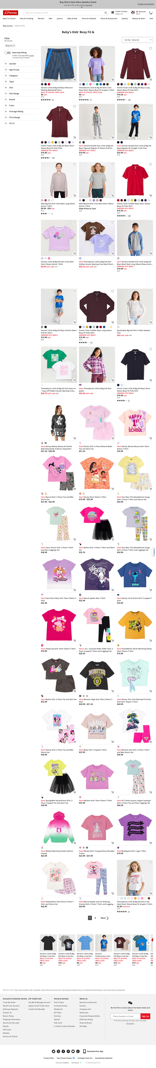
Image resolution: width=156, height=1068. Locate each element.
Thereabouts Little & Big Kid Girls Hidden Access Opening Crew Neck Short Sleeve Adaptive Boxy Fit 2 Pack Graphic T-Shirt (96, 263)
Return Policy (8, 1016)
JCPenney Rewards (10, 1009)
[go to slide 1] (73, 7)
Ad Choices (75, 1063)
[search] (106, 12)
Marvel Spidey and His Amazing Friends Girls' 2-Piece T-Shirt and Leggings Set (96, 902)
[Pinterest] (68, 1051)
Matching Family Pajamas (93, 990)
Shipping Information (11, 1019)
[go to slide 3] (77, 7)
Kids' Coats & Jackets (22, 990)
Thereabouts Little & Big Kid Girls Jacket (95, 389)
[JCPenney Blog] (78, 1051)
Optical (57, 1019)
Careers (83, 1006)
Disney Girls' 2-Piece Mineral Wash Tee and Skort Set (95, 447)
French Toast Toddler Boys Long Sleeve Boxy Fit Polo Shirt (95, 331)
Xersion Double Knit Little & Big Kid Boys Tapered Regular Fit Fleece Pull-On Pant (96, 147)
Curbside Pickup (60, 1006)
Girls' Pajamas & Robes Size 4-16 (73, 990)
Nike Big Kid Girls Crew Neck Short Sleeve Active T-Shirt (96, 204)
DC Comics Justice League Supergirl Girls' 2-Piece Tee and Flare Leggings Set (134, 801)
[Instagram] (58, 1051)
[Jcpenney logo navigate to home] (10, 12)
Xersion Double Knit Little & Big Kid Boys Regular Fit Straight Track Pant (134, 147)
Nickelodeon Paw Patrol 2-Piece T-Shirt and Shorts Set (57, 902)
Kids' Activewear (35, 990)
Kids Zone (58, 1023)
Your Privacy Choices (64, 1058)
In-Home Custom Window (64, 1026)
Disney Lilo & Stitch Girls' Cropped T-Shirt (134, 599)
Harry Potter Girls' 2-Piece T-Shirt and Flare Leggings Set (57, 548)
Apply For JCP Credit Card (39, 1006)
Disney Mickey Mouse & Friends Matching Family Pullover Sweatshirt (56, 447)
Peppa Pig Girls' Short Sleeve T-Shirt (58, 649)
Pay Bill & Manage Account (39, 1002)
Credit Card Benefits (37, 1009)
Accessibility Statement (103, 1058)
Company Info (85, 1009)
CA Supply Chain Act (85, 1058)
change (31, 56)
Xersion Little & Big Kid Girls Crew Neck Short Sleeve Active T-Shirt (57, 263)
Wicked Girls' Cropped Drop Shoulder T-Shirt (97, 852)
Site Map (83, 1026)
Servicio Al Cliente (10, 1036)
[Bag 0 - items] (150, 12)
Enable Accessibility (146, 4)
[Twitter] (53, 1051)
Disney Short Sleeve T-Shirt (92, 497)
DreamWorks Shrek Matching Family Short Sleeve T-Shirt (134, 650)
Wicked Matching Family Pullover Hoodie (57, 852)
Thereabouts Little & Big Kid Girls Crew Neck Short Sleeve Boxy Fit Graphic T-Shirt (96, 88)
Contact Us (7, 1012)
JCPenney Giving (86, 1019)
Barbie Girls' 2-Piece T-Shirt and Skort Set (97, 548)
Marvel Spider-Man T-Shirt (92, 598)
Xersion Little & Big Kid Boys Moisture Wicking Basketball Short (57, 88)
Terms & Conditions (62, 1063)
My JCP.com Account (11, 1006)
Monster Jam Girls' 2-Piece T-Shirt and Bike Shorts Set (133, 751)
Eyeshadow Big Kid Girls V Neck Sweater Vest (133, 331)
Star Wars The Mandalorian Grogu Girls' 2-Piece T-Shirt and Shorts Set (133, 498)
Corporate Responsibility (90, 1016)
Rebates (6, 1033)
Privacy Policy (49, 1058)
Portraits (57, 1016)
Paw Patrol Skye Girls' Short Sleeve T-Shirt (59, 599)
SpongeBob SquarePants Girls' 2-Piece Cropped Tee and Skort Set (57, 801)
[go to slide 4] (79, 7)
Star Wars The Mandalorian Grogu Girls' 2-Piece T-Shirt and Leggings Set (133, 548)
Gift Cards (7, 1029)
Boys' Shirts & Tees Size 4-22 (51, 990)
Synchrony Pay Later (11, 1023)
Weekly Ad (58, 1009)
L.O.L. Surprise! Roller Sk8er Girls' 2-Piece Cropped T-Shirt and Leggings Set (96, 650)
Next (103, 917)
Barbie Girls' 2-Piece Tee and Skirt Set (59, 699)
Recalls (6, 1026)
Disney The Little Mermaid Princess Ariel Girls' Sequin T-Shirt (134, 700)
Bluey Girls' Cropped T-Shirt (93, 750)
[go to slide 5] (81, 7)
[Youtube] (73, 1051)
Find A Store (59, 1002)
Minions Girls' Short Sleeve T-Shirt (95, 800)
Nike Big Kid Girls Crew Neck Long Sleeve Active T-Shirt (58, 204)
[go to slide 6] (84, 7)
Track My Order (9, 1002)
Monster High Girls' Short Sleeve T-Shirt (96, 700)
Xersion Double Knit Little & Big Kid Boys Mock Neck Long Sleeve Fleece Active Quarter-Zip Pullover (134, 263)
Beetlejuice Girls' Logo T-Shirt (131, 851)
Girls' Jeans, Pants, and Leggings (114, 990)
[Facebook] (63, 1051)
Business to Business (88, 1002)
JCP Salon (58, 1012)
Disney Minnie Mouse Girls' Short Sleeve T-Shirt (133, 447)
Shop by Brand (86, 1023)
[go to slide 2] (75, 7)
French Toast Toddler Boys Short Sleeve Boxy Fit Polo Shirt (133, 204)
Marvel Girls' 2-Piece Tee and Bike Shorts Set (57, 498)
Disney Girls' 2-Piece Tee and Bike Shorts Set (57, 751)
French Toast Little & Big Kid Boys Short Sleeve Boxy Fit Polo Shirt (57, 147)
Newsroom (84, 1012)
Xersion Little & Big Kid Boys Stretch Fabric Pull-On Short (59, 331)
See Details (130, 1023)
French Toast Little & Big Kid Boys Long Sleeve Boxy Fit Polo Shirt (133, 88)
